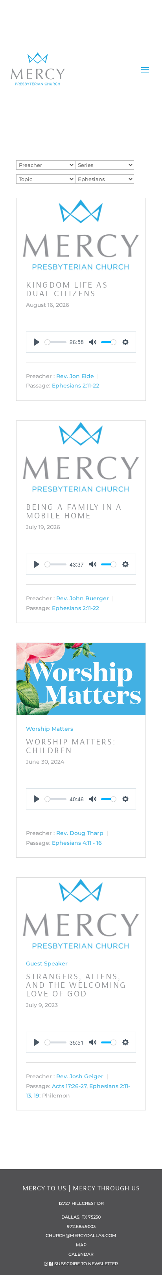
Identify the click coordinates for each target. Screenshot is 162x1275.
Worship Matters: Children (71, 745)
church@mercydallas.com (81, 1235)
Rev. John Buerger (82, 598)
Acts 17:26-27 (69, 1086)
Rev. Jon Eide (75, 376)
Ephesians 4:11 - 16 (77, 842)
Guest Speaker (47, 963)
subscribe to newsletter (86, 1263)
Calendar (81, 1254)
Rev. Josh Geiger (79, 1076)
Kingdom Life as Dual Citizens (67, 289)
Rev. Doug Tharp (79, 833)
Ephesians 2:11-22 (75, 385)
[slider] (55, 342)
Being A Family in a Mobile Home (74, 511)
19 (36, 1095)
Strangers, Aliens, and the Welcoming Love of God (76, 985)
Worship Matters (49, 728)
